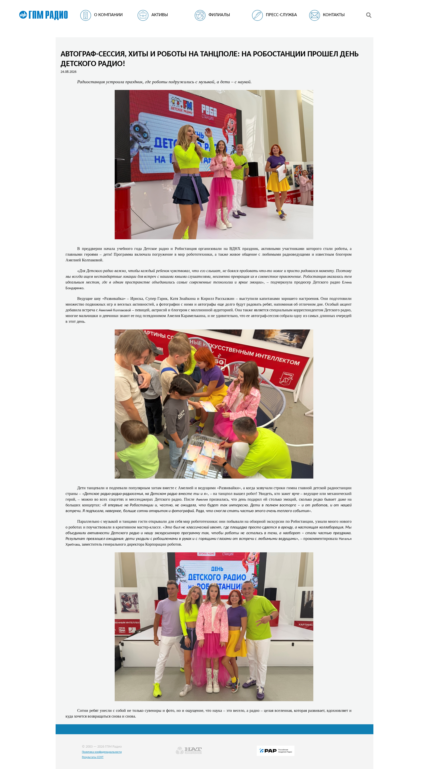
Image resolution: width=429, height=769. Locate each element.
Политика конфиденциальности (102, 752)
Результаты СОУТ (93, 757)
